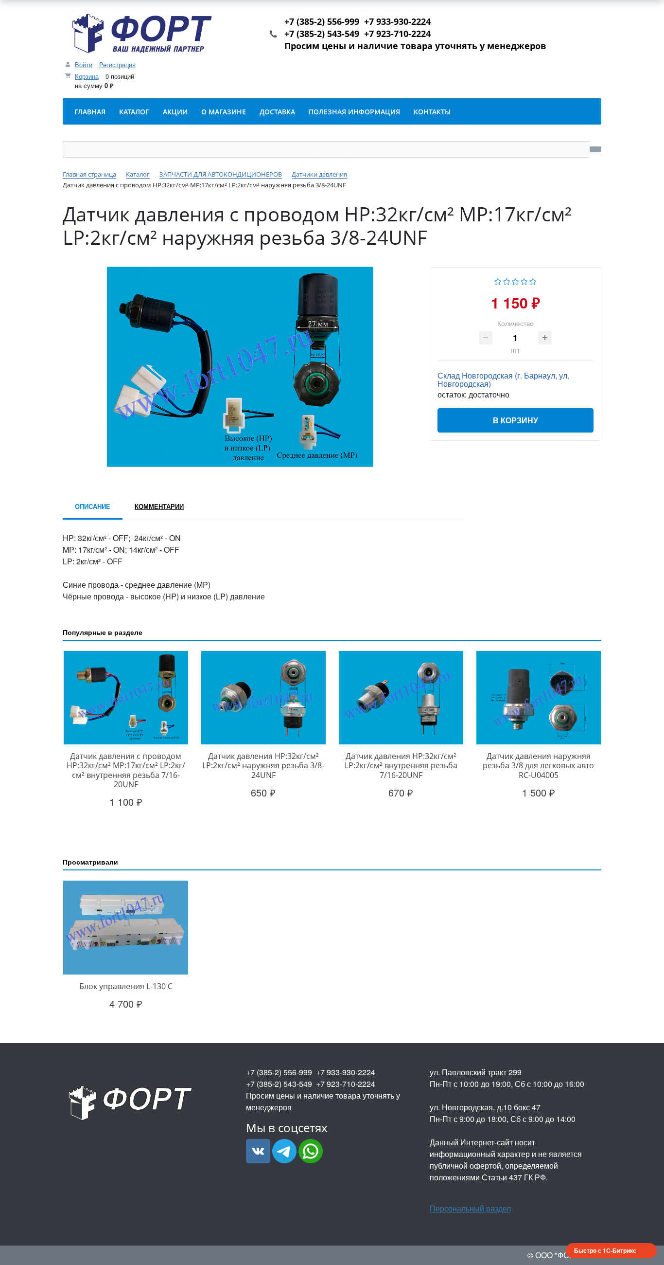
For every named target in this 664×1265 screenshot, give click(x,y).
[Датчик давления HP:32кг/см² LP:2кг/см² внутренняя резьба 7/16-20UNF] (400, 698)
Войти (83, 64)
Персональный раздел (470, 1208)
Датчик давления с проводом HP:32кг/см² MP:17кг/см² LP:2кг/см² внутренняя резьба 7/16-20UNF (126, 770)
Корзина (87, 76)
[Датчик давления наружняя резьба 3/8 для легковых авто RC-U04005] (538, 698)
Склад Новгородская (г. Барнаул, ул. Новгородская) (503, 379)
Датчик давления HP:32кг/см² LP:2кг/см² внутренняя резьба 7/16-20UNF (401, 765)
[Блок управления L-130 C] (125, 928)
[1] (498, 280)
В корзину (515, 420)
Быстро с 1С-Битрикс (605, 1250)
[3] (515, 280)
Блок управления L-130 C (126, 986)
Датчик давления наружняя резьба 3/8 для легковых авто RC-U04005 (538, 765)
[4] (524, 280)
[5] (533, 280)
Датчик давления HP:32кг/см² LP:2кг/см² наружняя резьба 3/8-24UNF (263, 765)
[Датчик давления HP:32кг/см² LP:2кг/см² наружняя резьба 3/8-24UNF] (263, 698)
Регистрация (117, 64)
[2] (506, 280)
